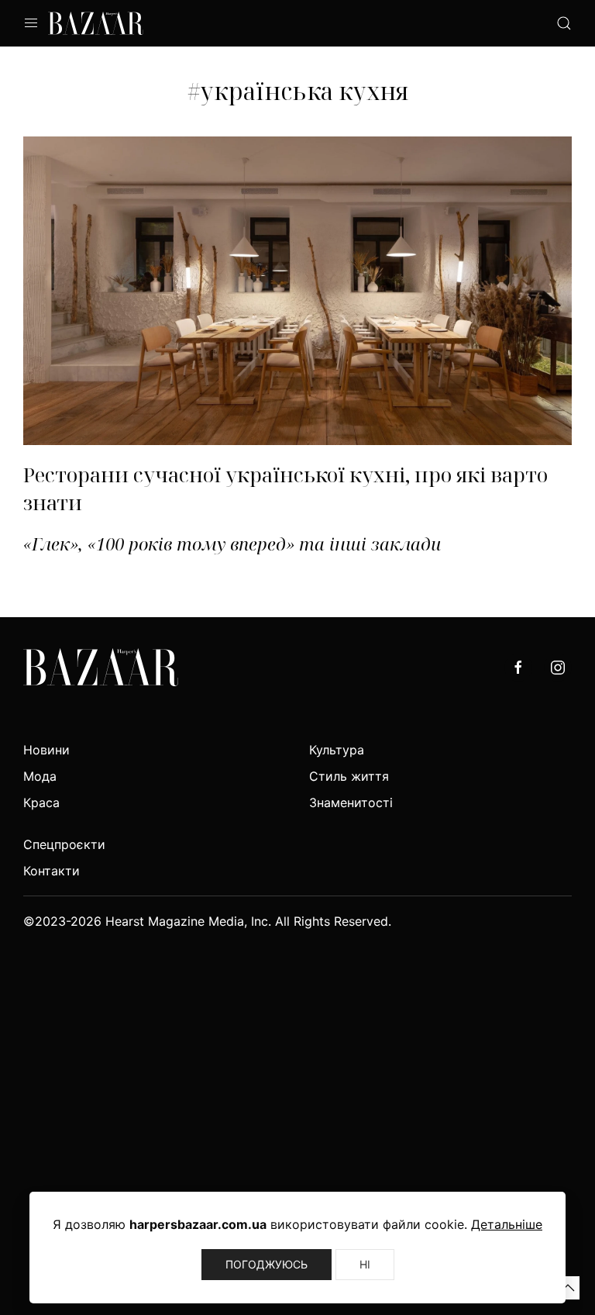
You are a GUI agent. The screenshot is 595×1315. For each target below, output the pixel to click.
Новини (46, 750)
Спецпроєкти (64, 844)
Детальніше (506, 1224)
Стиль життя (349, 776)
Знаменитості (351, 802)
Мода (40, 776)
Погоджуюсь (266, 1264)
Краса (41, 802)
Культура (336, 750)
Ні (364, 1264)
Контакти (51, 870)
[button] (568, 1287)
